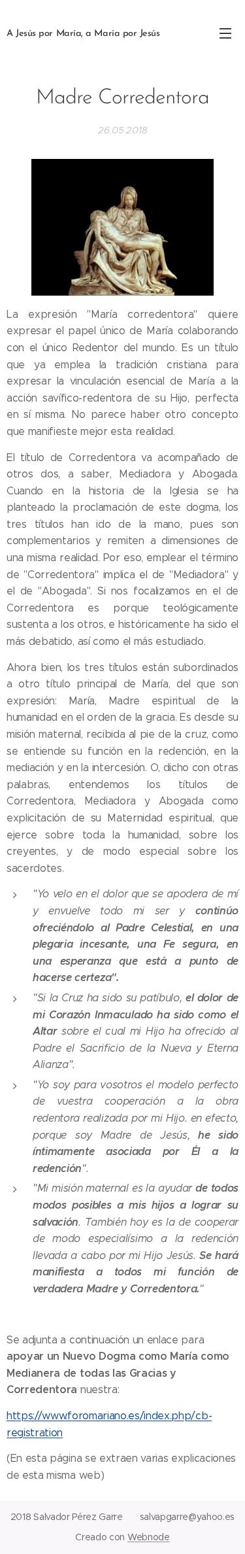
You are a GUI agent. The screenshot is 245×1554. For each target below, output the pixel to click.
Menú (225, 33)
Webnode (148, 1537)
